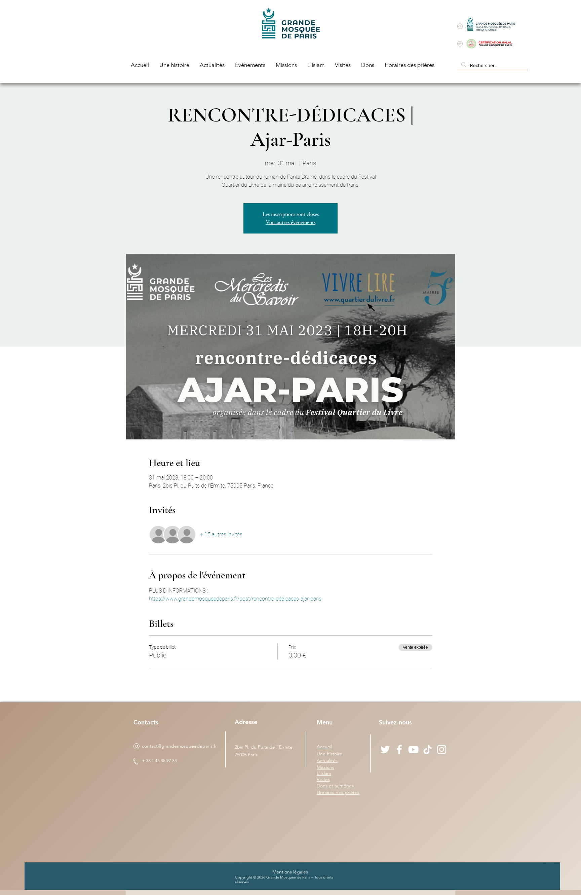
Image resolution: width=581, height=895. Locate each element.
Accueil (324, 747)
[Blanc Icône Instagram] (441, 749)
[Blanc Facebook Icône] (399, 749)
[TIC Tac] (427, 749)
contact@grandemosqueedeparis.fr (179, 746)
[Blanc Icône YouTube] (413, 749)
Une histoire (329, 754)
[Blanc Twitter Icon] (385, 749)
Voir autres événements (290, 222)
